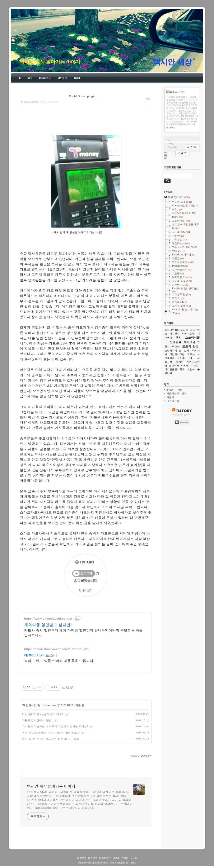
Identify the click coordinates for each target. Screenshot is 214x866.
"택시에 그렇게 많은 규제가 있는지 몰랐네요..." (51, 732)
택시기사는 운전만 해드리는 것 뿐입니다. (47, 738)
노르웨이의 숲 (172, 350)
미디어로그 (45, 77)
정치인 (179, 361)
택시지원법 (188, 333)
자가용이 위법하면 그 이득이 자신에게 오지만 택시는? (55, 726)
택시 (179, 337)
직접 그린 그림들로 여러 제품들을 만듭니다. (59, 661)
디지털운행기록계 (174, 369)
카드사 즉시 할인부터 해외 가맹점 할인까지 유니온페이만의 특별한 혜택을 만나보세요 (83, 633)
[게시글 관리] (39, 687)
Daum (112, 862)
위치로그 (62, 77)
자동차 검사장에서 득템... (38, 720)
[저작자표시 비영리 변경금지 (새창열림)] (67, 687)
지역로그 (81, 858)
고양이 (191, 369)
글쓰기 (133, 858)
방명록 (77, 77)
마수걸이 (174, 333)
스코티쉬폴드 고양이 (176, 329)
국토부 (191, 354)
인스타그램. (173, 401)
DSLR (191, 358)
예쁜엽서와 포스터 (40, 655)
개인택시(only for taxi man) (41, 705)
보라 (186, 350)
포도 (192, 329)
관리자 (124, 858)
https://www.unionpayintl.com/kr (48, 618)
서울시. (171, 397)
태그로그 (92, 858)
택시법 (185, 365)
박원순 (194, 365)
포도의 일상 (190, 346)
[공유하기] (34, 687)
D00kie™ (82, 862)
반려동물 (175, 342)
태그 (30, 77)
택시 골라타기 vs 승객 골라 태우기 (43, 714)
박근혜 (176, 346)
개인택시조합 (177, 354)
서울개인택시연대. (177, 393)
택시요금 (189, 342)
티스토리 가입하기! (182, 414)
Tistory (132, 862)
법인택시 (174, 365)
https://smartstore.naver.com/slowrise (52, 649)
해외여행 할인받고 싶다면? (48, 625)
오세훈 (181, 358)
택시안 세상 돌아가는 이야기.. (51, 62)
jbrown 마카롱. (175, 389)
